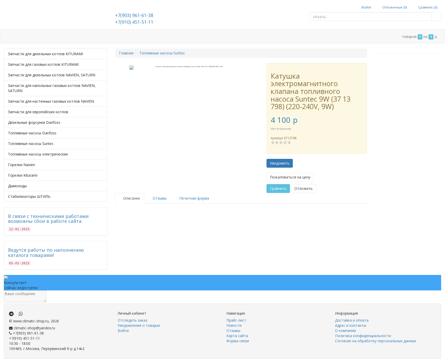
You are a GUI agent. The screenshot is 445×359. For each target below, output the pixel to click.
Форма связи (237, 340)
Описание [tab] (131, 198)
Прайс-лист (236, 320)
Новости (234, 325)
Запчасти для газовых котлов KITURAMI (43, 64)
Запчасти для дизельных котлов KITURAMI (45, 53)
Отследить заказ (132, 320)
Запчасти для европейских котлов (38, 111)
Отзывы (233, 330)
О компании (131, 36)
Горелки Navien (21, 164)
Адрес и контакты (97, 36)
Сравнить (278, 188)
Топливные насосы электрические (38, 154)
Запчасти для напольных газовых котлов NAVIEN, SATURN (52, 88)
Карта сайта (237, 335)
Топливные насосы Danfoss (32, 132)
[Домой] (9, 36)
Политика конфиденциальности (363, 335)
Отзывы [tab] (159, 198)
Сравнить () (427, 7)
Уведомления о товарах (139, 325)
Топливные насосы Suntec (31, 143)
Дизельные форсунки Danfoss (34, 122)
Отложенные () (394, 7)
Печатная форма (193, 198)
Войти (366, 7)
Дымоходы (17, 185)
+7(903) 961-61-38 (134, 15)
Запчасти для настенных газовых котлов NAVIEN (51, 101)
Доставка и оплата (57, 36)
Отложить (303, 188)
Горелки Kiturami (22, 175)
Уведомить (279, 163)
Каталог (26, 36)
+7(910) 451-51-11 (134, 22)
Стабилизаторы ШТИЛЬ (29, 196)
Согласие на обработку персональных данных (375, 340)
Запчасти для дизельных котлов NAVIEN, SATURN (51, 74)
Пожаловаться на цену (290, 177)
